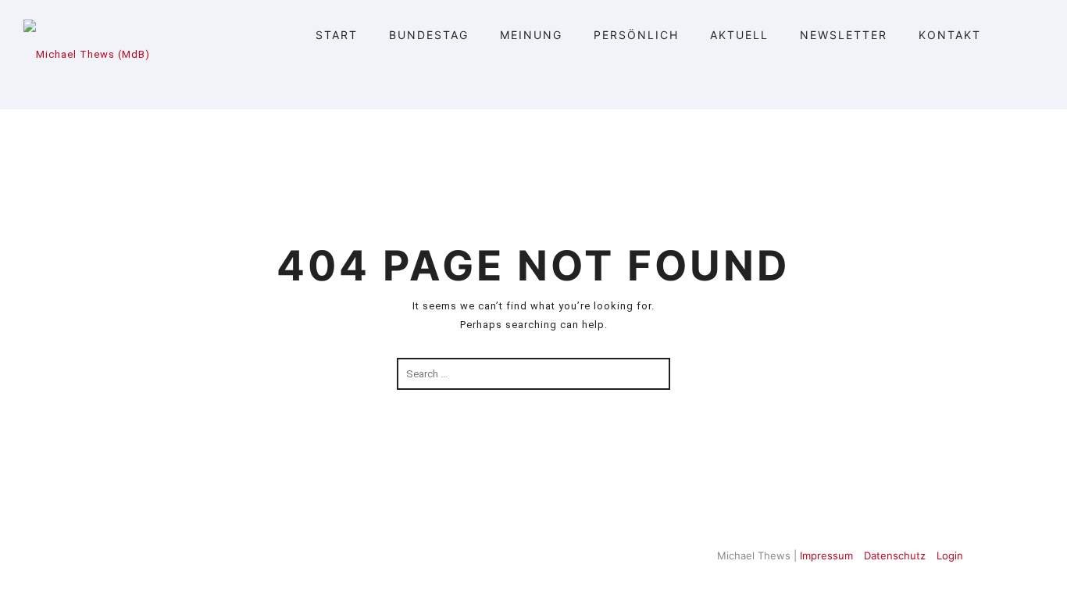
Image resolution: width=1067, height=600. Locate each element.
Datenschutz (895, 555)
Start (337, 34)
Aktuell (739, 34)
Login (950, 555)
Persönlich (636, 34)
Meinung (531, 34)
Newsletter (843, 34)
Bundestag (429, 34)
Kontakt (950, 34)
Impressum (826, 555)
